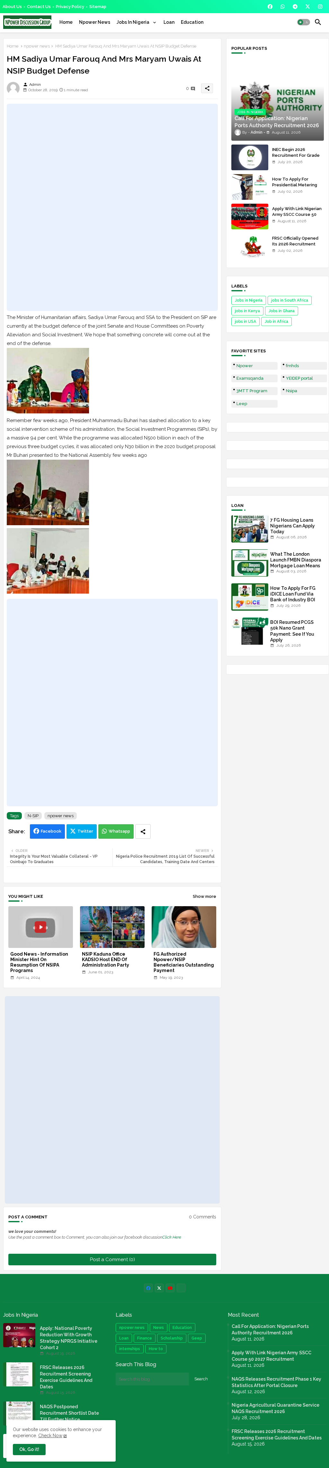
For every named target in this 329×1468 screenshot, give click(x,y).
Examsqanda (249, 378)
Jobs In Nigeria (133, 22)
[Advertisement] (112, 207)
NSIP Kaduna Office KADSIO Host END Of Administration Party (105, 959)
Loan (169, 22)
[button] (303, 22)
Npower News (94, 22)
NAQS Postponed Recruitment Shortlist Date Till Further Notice (69, 1413)
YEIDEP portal (299, 378)
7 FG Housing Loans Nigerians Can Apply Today (292, 525)
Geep (196, 1338)
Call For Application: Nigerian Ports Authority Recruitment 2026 (270, 1329)
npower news (37, 46)
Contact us (39, 6)
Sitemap (97, 6)
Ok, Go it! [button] (29, 1449)
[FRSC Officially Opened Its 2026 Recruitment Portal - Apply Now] (249, 246)
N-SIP (33, 815)
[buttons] (270, 7)
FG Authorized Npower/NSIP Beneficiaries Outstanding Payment (184, 962)
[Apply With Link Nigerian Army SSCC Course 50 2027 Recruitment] (249, 216)
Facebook (51, 831)
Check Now (50, 1435)
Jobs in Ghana (282, 311)
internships (129, 1349)
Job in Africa (276, 321)
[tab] (66, 22)
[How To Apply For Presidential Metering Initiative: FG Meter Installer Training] (249, 187)
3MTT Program (251, 390)
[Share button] (143, 831)
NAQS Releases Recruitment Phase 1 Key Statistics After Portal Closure (276, 1382)
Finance (144, 1338)
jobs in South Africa (289, 300)
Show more (204, 896)
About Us (12, 6)
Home (66, 22)
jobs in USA (245, 321)
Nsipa (291, 390)
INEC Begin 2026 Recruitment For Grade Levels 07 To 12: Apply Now (296, 158)
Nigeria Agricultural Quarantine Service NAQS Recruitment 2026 (275, 1408)
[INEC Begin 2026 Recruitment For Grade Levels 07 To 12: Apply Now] (249, 157)
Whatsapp (119, 831)
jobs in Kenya (247, 311)
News (158, 1327)
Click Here (171, 1237)
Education (192, 22)
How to (156, 1349)
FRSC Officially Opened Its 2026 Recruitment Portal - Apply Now (295, 244)
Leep (241, 403)
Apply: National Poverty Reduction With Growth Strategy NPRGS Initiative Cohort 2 (68, 1338)
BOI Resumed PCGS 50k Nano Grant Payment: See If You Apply (292, 631)
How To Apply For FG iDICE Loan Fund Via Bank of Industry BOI (293, 594)
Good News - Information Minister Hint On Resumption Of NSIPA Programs (39, 962)
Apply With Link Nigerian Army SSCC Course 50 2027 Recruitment (297, 214)
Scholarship (172, 1338)
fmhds (292, 365)
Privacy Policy (70, 6)
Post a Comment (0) (112, 1259)
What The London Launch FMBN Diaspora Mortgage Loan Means (295, 560)
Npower (244, 365)
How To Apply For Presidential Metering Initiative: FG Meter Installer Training (294, 188)
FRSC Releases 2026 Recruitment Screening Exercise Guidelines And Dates (66, 1377)
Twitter (85, 831)
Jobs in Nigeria (248, 300)
